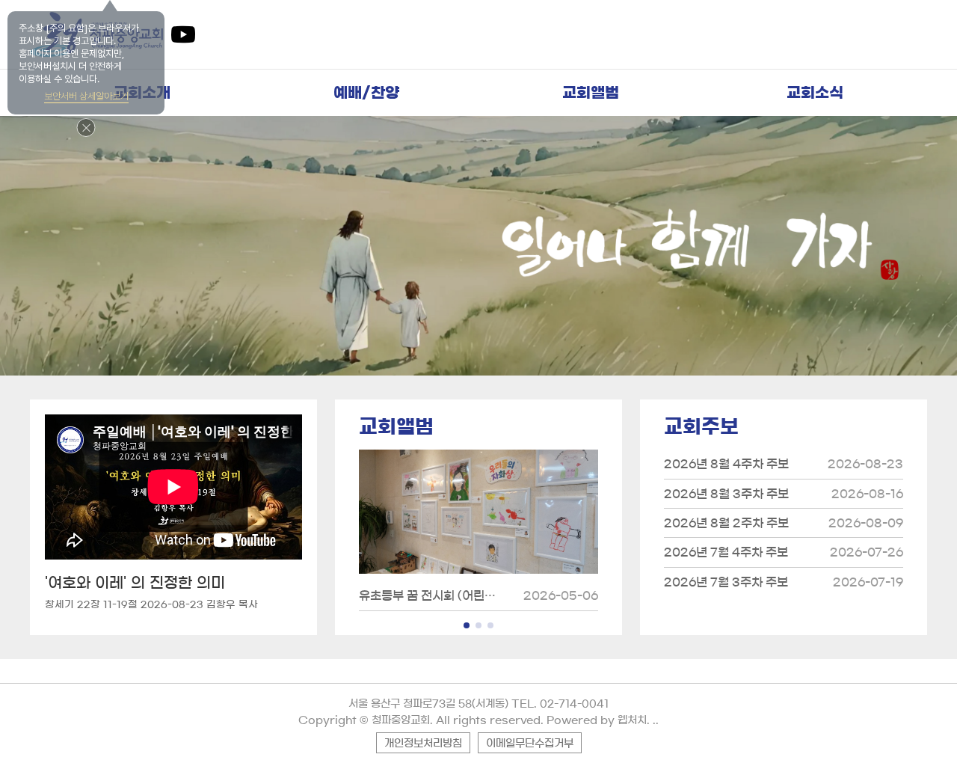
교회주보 (701, 426)
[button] (467, 625)
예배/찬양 (366, 92)
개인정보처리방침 (423, 743)
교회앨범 (590, 92)
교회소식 (815, 92)
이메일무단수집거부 (529, 743)
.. (656, 720)
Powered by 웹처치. (598, 720)
